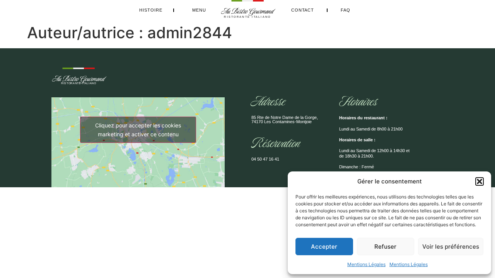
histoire (150, 10)
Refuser (385, 246)
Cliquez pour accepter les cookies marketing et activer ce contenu (138, 129)
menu (199, 10)
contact (302, 10)
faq (345, 10)
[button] (479, 181)
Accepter (324, 246)
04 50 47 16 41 (265, 159)
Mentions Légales (366, 264)
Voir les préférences (450, 246)
